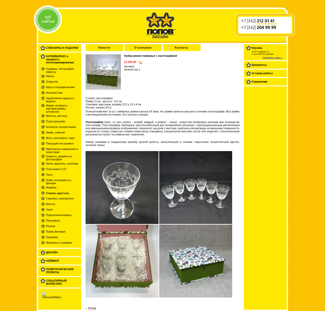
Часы (49, 174)
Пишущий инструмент (60, 143)
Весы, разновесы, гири (60, 138)
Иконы (50, 76)
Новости (104, 47)
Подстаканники (55, 121)
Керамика (52, 237)
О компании (142, 47)
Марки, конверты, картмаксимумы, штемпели (57, 108)
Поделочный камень (59, 215)
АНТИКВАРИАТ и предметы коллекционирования (60, 59)
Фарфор (51, 187)
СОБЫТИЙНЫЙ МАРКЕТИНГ (56, 282)
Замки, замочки (55, 132)
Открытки (52, 81)
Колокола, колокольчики (61, 127)
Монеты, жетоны (56, 116)
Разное (50, 226)
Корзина (257, 47)
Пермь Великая (55, 231)
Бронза (50, 204)
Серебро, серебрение (60, 198)
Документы (259, 64)
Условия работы (262, 73)
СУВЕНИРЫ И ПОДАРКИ (62, 47)
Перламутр (53, 220)
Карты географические (60, 87)
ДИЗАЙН (52, 252)
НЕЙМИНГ (52, 260)
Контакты (181, 47)
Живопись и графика (59, 242)
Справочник (259, 81)
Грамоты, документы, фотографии (59, 158)
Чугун (49, 209)
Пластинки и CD (56, 169)
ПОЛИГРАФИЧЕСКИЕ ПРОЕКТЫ (60, 271)
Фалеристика (54, 92)
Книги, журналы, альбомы (62, 163)
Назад (92, 308)
